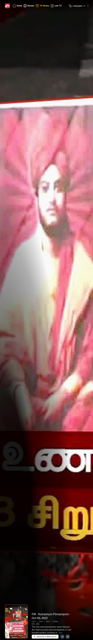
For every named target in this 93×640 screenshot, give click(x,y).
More (60, 633)
